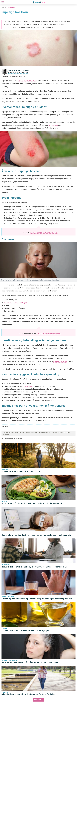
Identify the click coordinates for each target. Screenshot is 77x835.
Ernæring (5, 469)
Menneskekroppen (8, 596)
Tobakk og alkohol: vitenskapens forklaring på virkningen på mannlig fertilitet (37, 599)
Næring (4, 628)
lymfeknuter (53, 125)
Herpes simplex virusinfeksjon (15, 303)
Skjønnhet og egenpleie (10, 660)
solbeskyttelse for (60, 361)
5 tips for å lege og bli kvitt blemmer (43, 232)
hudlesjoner (27, 386)
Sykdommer (11, 7)
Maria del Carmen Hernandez (18, 72)
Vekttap (4, 501)
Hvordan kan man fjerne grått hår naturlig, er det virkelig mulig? (30, 662)
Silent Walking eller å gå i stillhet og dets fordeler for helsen (29, 694)
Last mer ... (38, 699)
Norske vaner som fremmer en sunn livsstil (21, 471)
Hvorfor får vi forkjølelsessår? (49, 333)
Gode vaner (5, 533)
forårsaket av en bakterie (27, 81)
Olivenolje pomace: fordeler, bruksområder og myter (26, 630)
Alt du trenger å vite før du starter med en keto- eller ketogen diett (32, 503)
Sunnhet (4, 7)
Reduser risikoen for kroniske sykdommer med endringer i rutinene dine (34, 567)
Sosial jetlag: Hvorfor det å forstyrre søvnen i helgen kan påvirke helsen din (36, 535)
